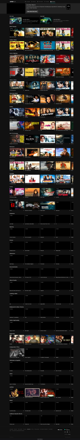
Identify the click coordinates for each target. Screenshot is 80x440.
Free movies (41, 1)
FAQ (10, 430)
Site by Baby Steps (67, 437)
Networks (53, 1)
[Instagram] (65, 432)
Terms (32, 429)
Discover (34, 1)
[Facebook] (67, 432)
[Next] (70, 32)
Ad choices (50, 429)
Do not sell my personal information (18, 430)
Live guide (28, 1)
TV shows (47, 1)
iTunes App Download (60, 430)
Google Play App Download (67, 430)
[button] (32, 11)
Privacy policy (36, 429)
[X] (69, 432)
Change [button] (69, 434)
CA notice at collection (44, 429)
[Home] (13, 1)
